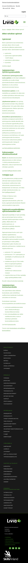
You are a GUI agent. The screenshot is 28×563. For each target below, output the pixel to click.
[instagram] (16, 548)
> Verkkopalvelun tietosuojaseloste (12, 542)
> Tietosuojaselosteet (9, 541)
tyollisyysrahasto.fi (10, 192)
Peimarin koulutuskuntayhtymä (10, 2)
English (24, 12)
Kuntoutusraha (11, 324)
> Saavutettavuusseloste (10, 544)
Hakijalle (9, 29)
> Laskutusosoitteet (9, 539)
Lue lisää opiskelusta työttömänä (11, 148)
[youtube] (13, 548)
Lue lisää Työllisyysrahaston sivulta (11, 170)
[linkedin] (19, 548)
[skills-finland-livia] (11, 551)
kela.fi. (9, 66)
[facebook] (10, 548)
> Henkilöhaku (8, 537)
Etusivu (4, 29)
